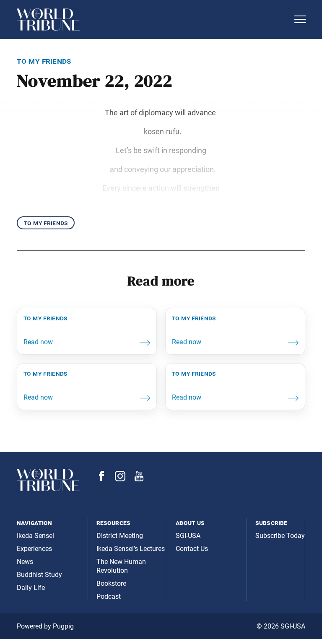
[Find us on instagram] (120, 479)
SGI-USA (188, 536)
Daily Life (31, 588)
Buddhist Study (39, 575)
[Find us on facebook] (101, 479)
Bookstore (111, 583)
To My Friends (46, 223)
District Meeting (119, 536)
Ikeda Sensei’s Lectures (130, 549)
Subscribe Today (280, 536)
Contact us (192, 549)
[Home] (152, 19)
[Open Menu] (300, 19)
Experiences (34, 549)
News (25, 562)
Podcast (108, 596)
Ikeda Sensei (35, 536)
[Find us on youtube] (139, 479)
